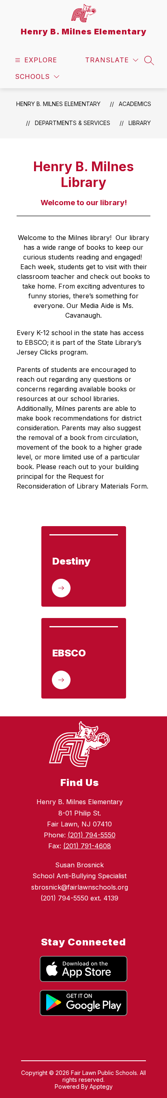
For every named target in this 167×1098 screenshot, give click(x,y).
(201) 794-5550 (92, 835)
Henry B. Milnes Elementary (58, 103)
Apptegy (101, 1086)
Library (139, 122)
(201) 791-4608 (87, 846)
